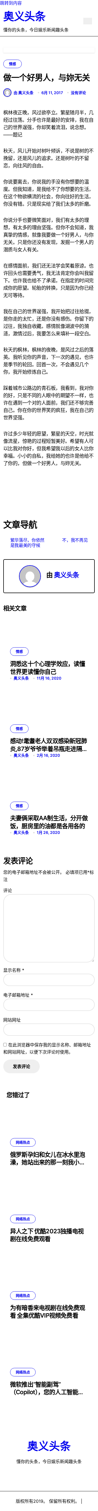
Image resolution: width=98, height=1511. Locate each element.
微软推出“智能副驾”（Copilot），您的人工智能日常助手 (47, 1392)
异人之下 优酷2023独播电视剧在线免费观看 (47, 1235)
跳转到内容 (11, 3)
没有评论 (78, 92)
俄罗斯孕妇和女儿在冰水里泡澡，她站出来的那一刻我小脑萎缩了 (47, 1162)
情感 (12, 64)
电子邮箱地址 (18, 995)
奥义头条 (24, 16)
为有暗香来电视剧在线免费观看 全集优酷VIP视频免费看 (47, 1311)
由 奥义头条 (23, 92)
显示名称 (13, 970)
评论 (7, 890)
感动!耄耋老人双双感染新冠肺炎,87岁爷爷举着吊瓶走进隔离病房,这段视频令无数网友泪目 (49, 748)
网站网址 (12, 1020)
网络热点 (23, 1142)
